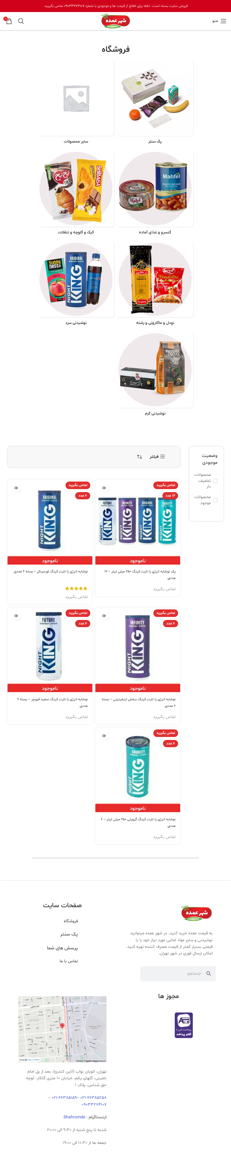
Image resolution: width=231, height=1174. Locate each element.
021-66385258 (93, 1098)
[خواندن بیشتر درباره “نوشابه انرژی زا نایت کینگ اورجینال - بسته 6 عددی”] (16, 487)
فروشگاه (71, 921)
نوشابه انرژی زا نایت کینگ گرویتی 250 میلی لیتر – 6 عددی (138, 822)
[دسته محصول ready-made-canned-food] (155, 194)
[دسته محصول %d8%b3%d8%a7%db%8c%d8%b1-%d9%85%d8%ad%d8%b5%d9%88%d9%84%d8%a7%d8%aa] (76, 103)
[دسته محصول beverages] (76, 285)
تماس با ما (69, 961)
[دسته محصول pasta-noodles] (155, 285)
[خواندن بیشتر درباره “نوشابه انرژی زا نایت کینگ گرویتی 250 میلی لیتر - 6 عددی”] (103, 735)
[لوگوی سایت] (115, 21)
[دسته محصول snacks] (76, 194)
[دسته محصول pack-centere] (155, 103)
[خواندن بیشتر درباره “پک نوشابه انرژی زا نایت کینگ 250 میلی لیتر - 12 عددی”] (103, 487)
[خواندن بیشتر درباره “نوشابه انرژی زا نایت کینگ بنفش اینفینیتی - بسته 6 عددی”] (103, 615)
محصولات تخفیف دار (203, 480)
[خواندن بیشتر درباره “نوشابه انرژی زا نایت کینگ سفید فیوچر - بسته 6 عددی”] (16, 615)
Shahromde (74, 1117)
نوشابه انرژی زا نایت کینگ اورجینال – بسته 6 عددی (51, 571)
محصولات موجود (203, 500)
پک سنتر (69, 934)
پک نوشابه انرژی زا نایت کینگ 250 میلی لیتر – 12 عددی (140, 575)
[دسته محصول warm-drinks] (155, 375)
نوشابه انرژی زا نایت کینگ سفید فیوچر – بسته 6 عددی (52, 702)
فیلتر (154, 456)
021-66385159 (64, 1098)
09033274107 (74, 6)
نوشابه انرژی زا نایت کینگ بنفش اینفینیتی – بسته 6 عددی (139, 702)
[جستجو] (21, 21)
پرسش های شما (62, 948)
